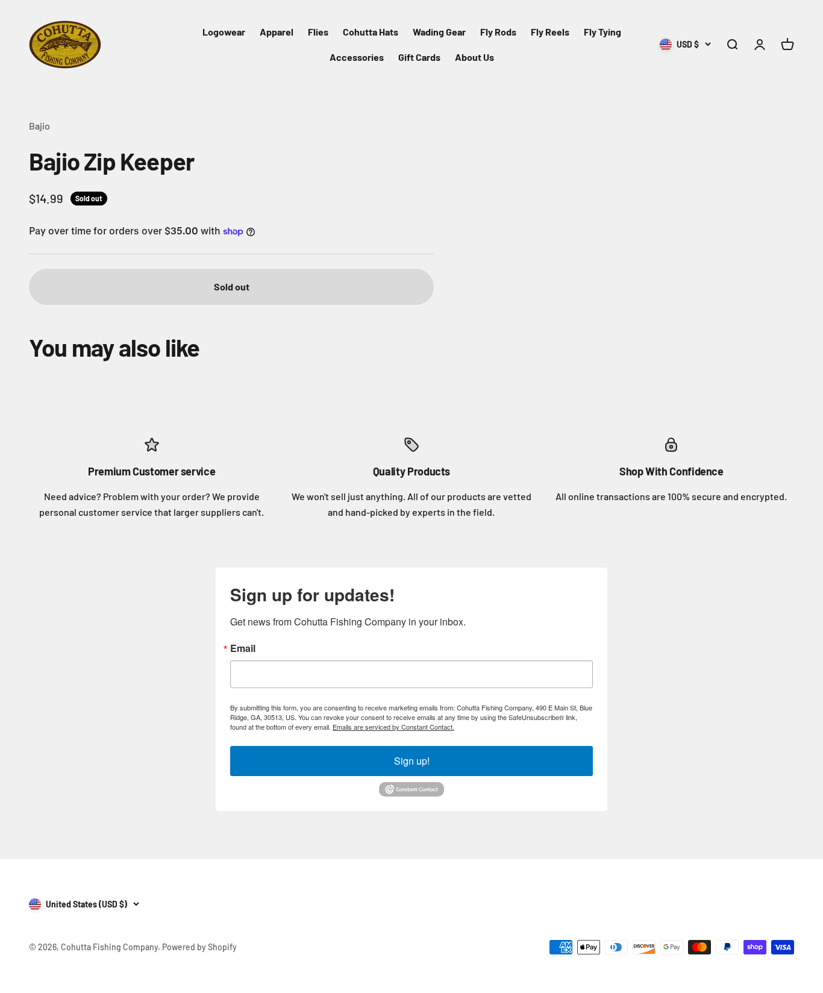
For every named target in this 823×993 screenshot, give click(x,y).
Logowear (223, 31)
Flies (318, 31)
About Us (474, 57)
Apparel (276, 31)
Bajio (39, 125)
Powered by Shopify (199, 947)
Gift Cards (419, 57)
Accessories (357, 57)
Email (242, 648)
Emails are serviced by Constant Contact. (393, 726)
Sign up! (412, 761)
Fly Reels (550, 31)
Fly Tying (602, 31)
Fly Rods (498, 31)
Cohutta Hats (370, 31)
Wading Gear (439, 31)
